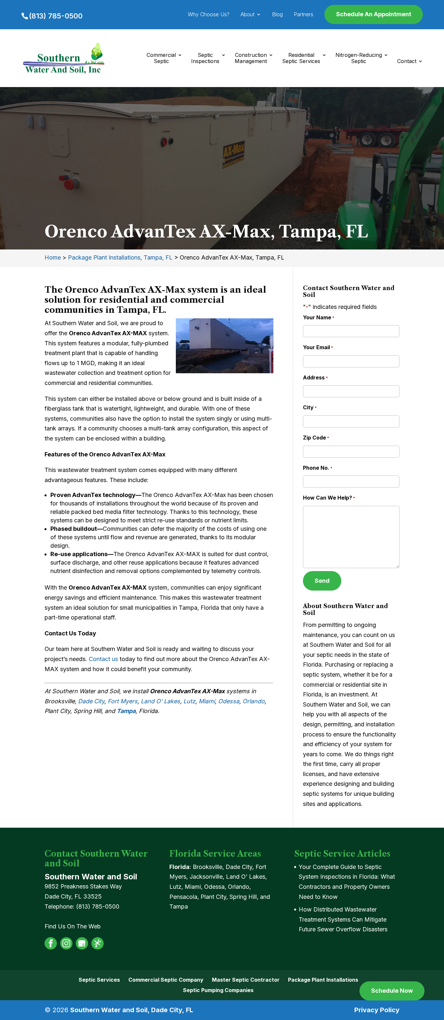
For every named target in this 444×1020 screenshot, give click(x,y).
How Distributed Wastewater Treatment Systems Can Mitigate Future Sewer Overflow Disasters (343, 919)
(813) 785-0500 (56, 16)
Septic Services (99, 979)
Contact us (103, 659)
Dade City (91, 701)
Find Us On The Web (73, 926)
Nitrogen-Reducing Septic (358, 58)
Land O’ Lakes (160, 701)
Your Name (318, 317)
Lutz (189, 701)
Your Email (318, 347)
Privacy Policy (376, 1010)
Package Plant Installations (323, 979)
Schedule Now (392, 990)
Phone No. (318, 468)
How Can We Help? (329, 497)
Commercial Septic (161, 58)
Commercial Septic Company (165, 979)
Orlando (253, 701)
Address (315, 377)
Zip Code (316, 437)
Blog (277, 15)
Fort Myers (122, 701)
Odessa (228, 701)
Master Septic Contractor (246, 979)
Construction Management (251, 58)
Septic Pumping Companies (218, 990)
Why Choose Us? (208, 15)
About (248, 15)
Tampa (126, 711)
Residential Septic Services (301, 58)
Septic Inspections (205, 58)
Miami (207, 701)
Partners (303, 15)
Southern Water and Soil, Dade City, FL (131, 1010)
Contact (406, 61)
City (310, 407)
